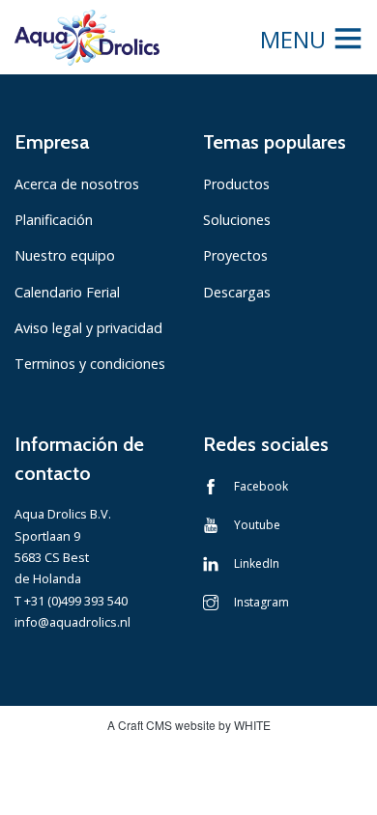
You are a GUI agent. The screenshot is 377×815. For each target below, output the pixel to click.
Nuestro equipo (64, 255)
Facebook (261, 486)
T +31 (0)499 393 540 (71, 600)
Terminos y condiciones (89, 363)
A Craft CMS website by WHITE (189, 725)
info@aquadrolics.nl (72, 622)
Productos (236, 184)
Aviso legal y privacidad (88, 328)
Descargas (237, 292)
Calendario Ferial (67, 292)
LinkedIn (256, 563)
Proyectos (235, 255)
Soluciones (237, 220)
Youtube (257, 525)
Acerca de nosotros (76, 184)
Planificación (53, 220)
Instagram (261, 602)
